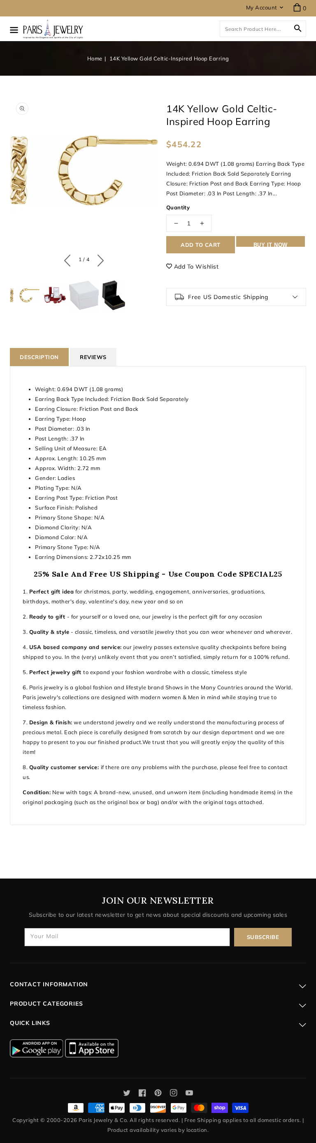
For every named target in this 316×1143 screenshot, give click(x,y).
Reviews (93, 357)
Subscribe (263, 937)
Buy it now (270, 244)
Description (39, 357)
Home (94, 58)
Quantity (178, 207)
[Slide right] (98, 258)
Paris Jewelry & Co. (103, 1120)
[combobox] (263, 29)
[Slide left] (69, 258)
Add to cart (201, 244)
